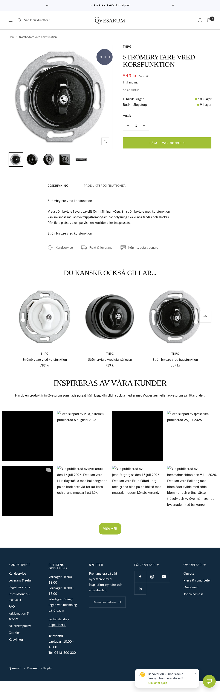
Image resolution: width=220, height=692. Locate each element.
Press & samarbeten (197, 580)
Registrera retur (19, 587)
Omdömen (190, 587)
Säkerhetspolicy (20, 626)
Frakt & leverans (100, 247)
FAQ (12, 606)
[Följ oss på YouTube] (164, 577)
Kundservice (64, 247)
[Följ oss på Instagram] (152, 577)
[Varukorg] (209, 20)
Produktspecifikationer (105, 185)
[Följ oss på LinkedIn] (140, 588)
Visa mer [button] (110, 528)
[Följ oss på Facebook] (140, 577)
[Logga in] (200, 20)
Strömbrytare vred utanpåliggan (110, 359)
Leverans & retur (20, 580)
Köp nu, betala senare (143, 247)
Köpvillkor (16, 639)
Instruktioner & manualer (19, 596)
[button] (27, 436)
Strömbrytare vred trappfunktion (175, 359)
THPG (127, 46)
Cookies (14, 632)
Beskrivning (58, 185)
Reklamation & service (19, 616)
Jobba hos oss (193, 594)
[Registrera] (119, 602)
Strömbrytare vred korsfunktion (45, 359)
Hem (12, 37)
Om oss (188, 573)
